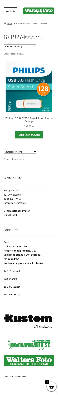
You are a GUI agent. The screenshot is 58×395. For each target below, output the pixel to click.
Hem (9, 23)
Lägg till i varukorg (29, 134)
